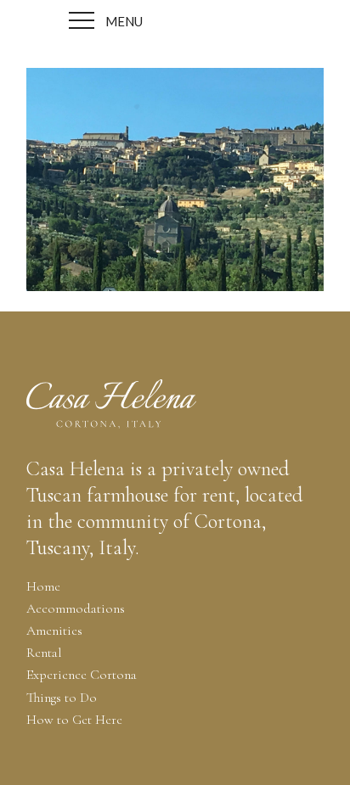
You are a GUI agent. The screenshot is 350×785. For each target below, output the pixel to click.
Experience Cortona (81, 674)
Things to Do (61, 697)
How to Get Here (74, 719)
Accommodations (75, 608)
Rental (44, 652)
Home (43, 586)
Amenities (54, 630)
